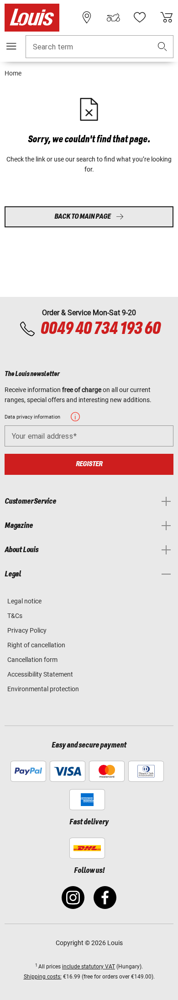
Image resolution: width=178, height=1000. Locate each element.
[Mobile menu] (11, 46)
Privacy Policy (27, 630)
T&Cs (14, 615)
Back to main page (82, 216)
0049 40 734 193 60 (100, 329)
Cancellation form (32, 659)
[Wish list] (140, 17)
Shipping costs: (43, 976)
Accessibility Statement (40, 674)
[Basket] (166, 17)
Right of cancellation (36, 645)
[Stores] (87, 17)
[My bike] (113, 17)
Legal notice (24, 601)
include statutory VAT (88, 966)
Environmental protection (43, 689)
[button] (162, 47)
